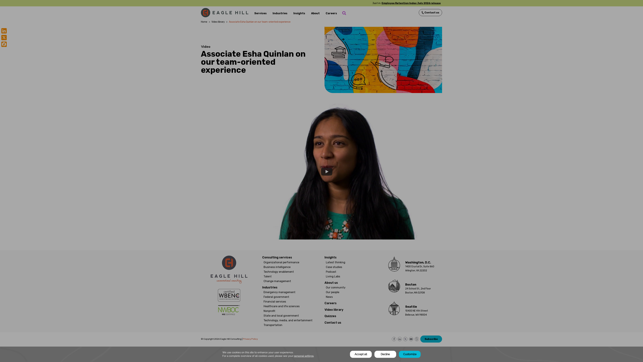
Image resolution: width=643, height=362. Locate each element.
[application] (321, 354)
